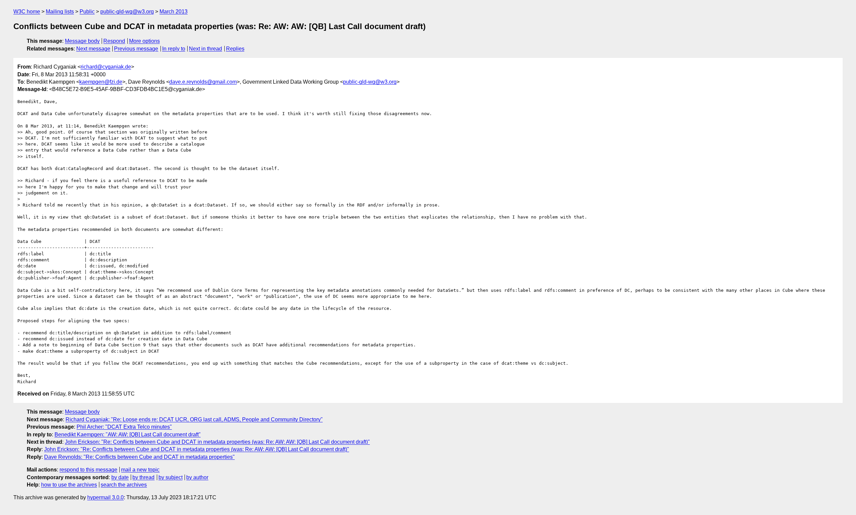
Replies (235, 49)
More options (144, 41)
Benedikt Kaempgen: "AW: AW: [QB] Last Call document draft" (128, 434)
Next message (93, 49)
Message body (82, 41)
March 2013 (173, 11)
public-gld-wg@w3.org (127, 11)
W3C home (26, 11)
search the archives (124, 485)
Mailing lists (60, 11)
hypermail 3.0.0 (105, 497)
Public (87, 11)
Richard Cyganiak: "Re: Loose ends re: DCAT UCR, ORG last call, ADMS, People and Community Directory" (194, 419)
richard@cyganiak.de (106, 67)
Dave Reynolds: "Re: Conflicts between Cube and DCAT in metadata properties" (139, 457)
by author (197, 477)
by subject (170, 477)
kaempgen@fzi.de (100, 82)
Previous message (136, 49)
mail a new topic (140, 470)
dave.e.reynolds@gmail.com (203, 82)
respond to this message (88, 470)
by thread (143, 477)
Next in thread (205, 49)
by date (120, 477)
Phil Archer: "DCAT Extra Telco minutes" (124, 427)
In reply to (173, 49)
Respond (114, 41)
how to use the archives (69, 485)
